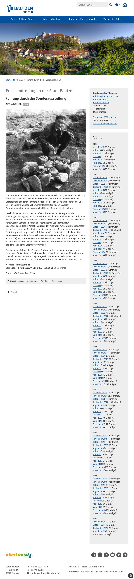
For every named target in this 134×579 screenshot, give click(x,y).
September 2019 (100, 445)
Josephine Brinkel (101, 102)
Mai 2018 (97, 501)
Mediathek (74, 566)
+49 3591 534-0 (41, 566)
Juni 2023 (97, 282)
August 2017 (98, 531)
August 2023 (98, 276)
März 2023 (97, 292)
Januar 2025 (98, 212)
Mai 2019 (97, 457)
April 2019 (97, 461)
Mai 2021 (97, 371)
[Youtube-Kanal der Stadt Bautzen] (112, 557)
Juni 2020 (97, 411)
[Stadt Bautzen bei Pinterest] (119, 557)
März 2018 (97, 507)
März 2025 (97, 206)
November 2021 (100, 353)
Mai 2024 (97, 242)
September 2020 (100, 402)
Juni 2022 (97, 325)
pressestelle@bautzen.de (105, 123)
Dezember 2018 (100, 478)
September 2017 (100, 528)
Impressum (74, 571)
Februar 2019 (99, 467)
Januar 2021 (98, 384)
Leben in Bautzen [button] (52, 19)
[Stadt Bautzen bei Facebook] (100, 557)
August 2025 (98, 190)
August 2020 (98, 405)
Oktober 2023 (99, 270)
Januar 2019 (98, 470)
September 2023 (100, 273)
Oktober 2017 (99, 525)
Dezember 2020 (100, 392)
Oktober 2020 (99, 399)
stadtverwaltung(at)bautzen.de (44, 573)
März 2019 (97, 464)
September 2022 (100, 316)
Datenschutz (87, 571)
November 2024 (100, 223)
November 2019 (100, 439)
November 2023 (100, 266)
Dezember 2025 (100, 177)
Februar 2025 (99, 209)
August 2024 (98, 233)
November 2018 (100, 482)
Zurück (14, 292)
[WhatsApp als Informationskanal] (94, 557)
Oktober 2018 (99, 485)
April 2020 (97, 418)
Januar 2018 (98, 513)
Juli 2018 (97, 494)
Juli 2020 (97, 408)
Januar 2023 (98, 298)
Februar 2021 (99, 381)
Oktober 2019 (99, 442)
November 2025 (100, 180)
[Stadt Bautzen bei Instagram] (106, 557)
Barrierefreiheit (96, 566)
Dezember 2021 (100, 349)
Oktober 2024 (99, 227)
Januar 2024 (98, 255)
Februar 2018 (99, 510)
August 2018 (98, 491)
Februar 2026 (99, 166)
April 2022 (97, 332)
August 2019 (98, 448)
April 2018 (97, 504)
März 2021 (97, 378)
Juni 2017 (97, 534)
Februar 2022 (99, 338)
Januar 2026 (98, 169)
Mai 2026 (97, 156)
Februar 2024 (99, 252)
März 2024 (97, 249)
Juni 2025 (97, 196)
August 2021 (98, 362)
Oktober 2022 (99, 313)
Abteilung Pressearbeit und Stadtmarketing (106, 96)
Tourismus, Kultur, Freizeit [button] (82, 19)
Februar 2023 (99, 295)
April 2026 (97, 159)
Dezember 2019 (100, 435)
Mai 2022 (97, 328)
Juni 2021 (97, 368)
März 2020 (97, 421)
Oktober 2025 (99, 184)
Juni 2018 (97, 497)
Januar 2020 (98, 427)
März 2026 (97, 163)
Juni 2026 (97, 153)
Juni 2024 (97, 239)
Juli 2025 (97, 193)
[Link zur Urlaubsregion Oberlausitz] (19, 555)
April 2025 (97, 202)
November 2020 (100, 396)
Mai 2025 (97, 199)
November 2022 (100, 310)
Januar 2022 (98, 341)
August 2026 (98, 147)
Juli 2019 (96, 451)
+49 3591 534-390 (108, 117)
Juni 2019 (97, 454)
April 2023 (97, 289)
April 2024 (97, 246)
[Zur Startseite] (19, 7)
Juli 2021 (96, 365)
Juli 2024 (97, 236)
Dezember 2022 (100, 306)
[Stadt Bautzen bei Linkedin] (125, 557)
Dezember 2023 (100, 263)
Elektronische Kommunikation (109, 571)
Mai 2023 (97, 285)
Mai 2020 (97, 414)
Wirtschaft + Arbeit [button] (113, 19)
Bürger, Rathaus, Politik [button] (23, 19)
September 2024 (100, 230)
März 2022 (97, 335)
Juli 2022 (97, 322)
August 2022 (98, 319)
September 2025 (100, 187)
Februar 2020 (99, 424)
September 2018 (100, 488)
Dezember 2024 (100, 220)
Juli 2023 (97, 279)
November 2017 (100, 521)
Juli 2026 (97, 150)
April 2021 (97, 375)
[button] (117, 4)
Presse (84, 566)
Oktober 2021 (99, 356)
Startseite (10, 80)
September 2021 (100, 359)
